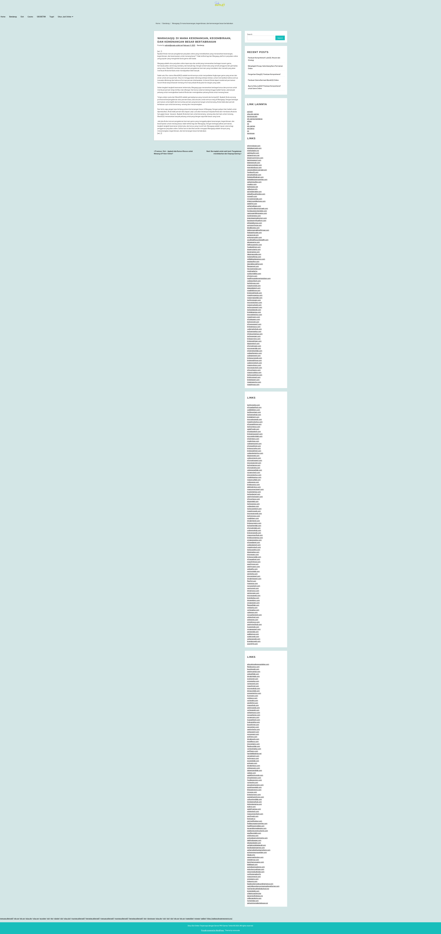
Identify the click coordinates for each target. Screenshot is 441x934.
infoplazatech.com (254, 431)
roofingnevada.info (254, 874)
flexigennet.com (253, 266)
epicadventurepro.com (255, 785)
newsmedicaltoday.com (255, 872)
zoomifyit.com (252, 644)
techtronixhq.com (253, 405)
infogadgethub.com (254, 407)
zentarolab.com (253, 632)
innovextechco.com (254, 475)
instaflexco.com (253, 741)
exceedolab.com (253, 761)
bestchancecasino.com (255, 862)
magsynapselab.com (254, 298)
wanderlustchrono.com (255, 797)
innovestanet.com (253, 576)
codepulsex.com (253, 506)
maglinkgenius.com (254, 477)
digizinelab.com (253, 501)
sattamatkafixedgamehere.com (258, 850)
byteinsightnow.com (254, 360)
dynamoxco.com (253, 591)
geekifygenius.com (254, 809)
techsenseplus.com (254, 331)
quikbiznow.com (253, 634)
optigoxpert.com (253, 732)
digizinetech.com (253, 343)
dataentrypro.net (253, 155)
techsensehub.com (254, 415)
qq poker (43, 919)
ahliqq (249, 121)
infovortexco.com (253, 499)
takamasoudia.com (254, 254)
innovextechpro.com (254, 302)
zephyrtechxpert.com (255, 497)
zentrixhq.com (252, 574)
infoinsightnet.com (254, 446)
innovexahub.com (253, 688)
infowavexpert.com (254, 324)
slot (48, 919)
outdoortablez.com (254, 274)
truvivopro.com (252, 696)
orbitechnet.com (253, 617)
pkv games (251, 126)
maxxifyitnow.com (253, 562)
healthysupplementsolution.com (259, 278)
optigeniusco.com (253, 712)
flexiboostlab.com (253, 746)
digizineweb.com (253, 456)
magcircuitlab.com (254, 480)
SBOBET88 (41, 17)
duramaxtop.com (253, 252)
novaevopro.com (253, 717)
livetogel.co (251, 819)
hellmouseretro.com (254, 245)
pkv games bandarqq (254, 119)
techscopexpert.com (254, 307)
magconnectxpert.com (255, 489)
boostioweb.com (253, 669)
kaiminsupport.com (254, 160)
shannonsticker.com (254, 165)
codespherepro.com (254, 353)
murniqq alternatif (78, 919)
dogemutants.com (254, 249)
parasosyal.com (253, 235)
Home (3, 17)
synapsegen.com (253, 603)
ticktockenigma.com (254, 804)
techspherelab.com (254, 525)
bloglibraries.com (253, 228)
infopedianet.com (253, 542)
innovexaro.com (253, 554)
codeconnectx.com (254, 458)
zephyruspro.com (253, 566)
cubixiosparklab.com (254, 470)
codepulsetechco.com (255, 453)
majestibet (190, 919)
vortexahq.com (252, 700)
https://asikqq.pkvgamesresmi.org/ (219, 919)
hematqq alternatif (93, 919)
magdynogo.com (253, 384)
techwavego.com (253, 504)
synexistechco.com (254, 693)
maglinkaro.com (253, 518)
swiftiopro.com (252, 751)
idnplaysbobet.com (254, 843)
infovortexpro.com (254, 370)
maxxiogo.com (252, 583)
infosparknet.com (253, 559)
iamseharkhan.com (254, 175)
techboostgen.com (254, 412)
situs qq (36, 919)
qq (248, 124)
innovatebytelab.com (254, 436)
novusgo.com (252, 792)
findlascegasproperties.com (257, 823)
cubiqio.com (251, 773)
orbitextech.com (253, 811)
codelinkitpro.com (253, 410)
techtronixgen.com (254, 300)
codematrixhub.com (254, 329)
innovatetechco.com (254, 315)
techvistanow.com (253, 465)
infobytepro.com (253, 439)
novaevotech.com (253, 472)
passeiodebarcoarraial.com (257, 170)
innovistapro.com (253, 744)
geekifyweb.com (253, 429)
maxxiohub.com (253, 705)
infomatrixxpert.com (254, 460)
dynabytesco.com (253, 766)
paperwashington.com (255, 857)
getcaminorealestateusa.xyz (257, 903)
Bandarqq (13, 17)
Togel (51, 17)
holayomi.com (252, 881)
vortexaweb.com (253, 710)
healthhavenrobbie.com (255, 826)
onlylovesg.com (252, 835)
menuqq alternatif (6, 919)
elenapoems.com (253, 242)
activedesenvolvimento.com (257, 838)
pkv (52, 919)
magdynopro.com (253, 317)
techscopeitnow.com (254, 375)
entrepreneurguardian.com (257, 852)
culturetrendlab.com (254, 799)
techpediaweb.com (254, 310)
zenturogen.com (253, 593)
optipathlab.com (253, 674)
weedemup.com (253, 860)
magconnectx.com (254, 876)
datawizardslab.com (254, 770)
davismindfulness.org (255, 896)
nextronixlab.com (253, 571)
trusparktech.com (253, 720)
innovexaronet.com (254, 463)
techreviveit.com (253, 322)
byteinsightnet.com (254, 451)
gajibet (203, 919)
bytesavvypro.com (253, 339)
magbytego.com (253, 441)
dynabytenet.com (253, 521)
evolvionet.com (252, 679)
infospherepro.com (254, 778)
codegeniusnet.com (254, 443)
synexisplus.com (253, 681)
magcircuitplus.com (254, 372)
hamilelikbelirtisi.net (254, 753)
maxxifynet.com (253, 686)
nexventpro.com (253, 727)
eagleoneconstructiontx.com (257, 831)
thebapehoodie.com (254, 233)
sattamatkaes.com (254, 206)
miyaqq (197, 919)
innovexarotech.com (254, 368)
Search (249, 34)
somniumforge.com (254, 225)
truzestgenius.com (254, 492)
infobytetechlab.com (254, 351)
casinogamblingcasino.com (257, 213)
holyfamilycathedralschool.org (258, 889)
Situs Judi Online (64, 17)
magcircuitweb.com (254, 305)
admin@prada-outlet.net (174, 45)
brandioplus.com (253, 598)
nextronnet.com (253, 588)
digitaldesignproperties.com (257, 179)
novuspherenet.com (254, 615)
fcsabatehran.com (254, 247)
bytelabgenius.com (254, 312)
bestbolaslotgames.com (256, 848)
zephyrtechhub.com (254, 624)
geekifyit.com (252, 204)
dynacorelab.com (253, 691)
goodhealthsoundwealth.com (257, 240)
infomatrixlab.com (253, 528)
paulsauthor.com (253, 261)
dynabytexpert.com (254, 579)
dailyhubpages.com (254, 840)
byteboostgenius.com (255, 538)
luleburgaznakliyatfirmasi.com (258, 230)
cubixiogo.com (252, 612)
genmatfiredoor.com (254, 821)
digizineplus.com (253, 552)
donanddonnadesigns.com (256, 828)
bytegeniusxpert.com (255, 434)
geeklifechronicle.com (255, 775)
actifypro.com (252, 737)
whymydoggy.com (253, 146)
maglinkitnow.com (253, 290)
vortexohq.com (252, 782)
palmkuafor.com (253, 153)
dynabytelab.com (253, 676)
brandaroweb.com (253, 641)
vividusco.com (252, 698)
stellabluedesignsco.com (256, 259)
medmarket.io (252, 271)
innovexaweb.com (253, 595)
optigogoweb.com (253, 639)
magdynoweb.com (254, 511)
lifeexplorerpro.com (254, 790)
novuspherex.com (253, 715)
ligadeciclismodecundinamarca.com (260, 884)
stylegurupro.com (253, 768)
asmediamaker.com (254, 191)
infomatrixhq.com (253, 468)
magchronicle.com (254, 286)
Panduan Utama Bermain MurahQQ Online (263, 80)
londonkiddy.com (253, 891)
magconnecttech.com (255, 814)
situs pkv (29, 919)
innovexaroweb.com (254, 513)
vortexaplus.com (253, 610)
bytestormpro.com (254, 794)
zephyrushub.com (253, 671)
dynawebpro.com (253, 600)
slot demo (250, 128)
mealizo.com (252, 184)
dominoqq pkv (252, 116)
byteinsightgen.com (254, 341)
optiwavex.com (252, 620)
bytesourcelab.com (254, 557)
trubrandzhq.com (253, 722)
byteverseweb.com (254, 533)
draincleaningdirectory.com (257, 218)
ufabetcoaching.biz (254, 893)
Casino (30, 17)
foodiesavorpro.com (254, 780)
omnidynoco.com (253, 622)
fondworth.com (252, 172)
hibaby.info (251, 855)
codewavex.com (253, 482)
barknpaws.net (252, 187)
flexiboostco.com (253, 667)
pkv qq (16, 919)
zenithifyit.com (252, 703)
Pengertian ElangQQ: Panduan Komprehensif (264, 74)
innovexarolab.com (254, 348)
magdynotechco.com (255, 422)
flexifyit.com (251, 581)
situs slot (67, 919)
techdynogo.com (253, 283)
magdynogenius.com (254, 295)
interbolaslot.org (253, 150)
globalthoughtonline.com (256, 194)
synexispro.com (253, 879)
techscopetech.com (254, 509)
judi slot (250, 112)
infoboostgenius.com (255, 334)
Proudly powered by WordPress (212, 930)
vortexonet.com (253, 684)
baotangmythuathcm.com (256, 220)
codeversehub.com (254, 530)
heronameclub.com (254, 269)
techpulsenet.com (253, 494)
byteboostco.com (253, 484)
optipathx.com (252, 569)
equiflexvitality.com (254, 833)
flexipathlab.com (253, 605)
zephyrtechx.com (253, 729)
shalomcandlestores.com (256, 201)
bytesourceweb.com (254, 358)
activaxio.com (252, 763)
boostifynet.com (253, 725)
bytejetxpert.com (253, 380)
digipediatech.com (253, 288)
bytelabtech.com (253, 417)
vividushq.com (252, 608)
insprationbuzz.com (254, 167)
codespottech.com (254, 281)
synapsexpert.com (254, 629)
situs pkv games (253, 114)
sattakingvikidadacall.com (256, 845)
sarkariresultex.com (254, 182)
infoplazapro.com (253, 319)
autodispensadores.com (256, 867)
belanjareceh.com (253, 163)
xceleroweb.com (253, 636)
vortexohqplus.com (254, 749)
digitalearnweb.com (254, 148)
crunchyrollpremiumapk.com (257, 208)
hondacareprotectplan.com (257, 211)
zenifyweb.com (252, 816)
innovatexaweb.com (254, 419)
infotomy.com (252, 276)
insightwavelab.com (254, 787)
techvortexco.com (253, 427)
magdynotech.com (254, 547)
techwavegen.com (254, 336)
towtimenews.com (254, 216)
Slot (22, 17)
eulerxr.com (251, 807)
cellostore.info (252, 189)
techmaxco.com (253, 758)
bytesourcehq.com (254, 448)
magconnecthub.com (255, 535)
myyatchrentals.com (254, 199)
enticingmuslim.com (254, 237)
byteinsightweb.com (254, 293)
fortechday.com (253, 901)
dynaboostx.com (253, 739)
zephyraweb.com (253, 708)
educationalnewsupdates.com (258, 664)
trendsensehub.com (254, 802)
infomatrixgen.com (254, 346)
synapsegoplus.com (254, 540)
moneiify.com (252, 196)
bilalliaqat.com (252, 864)
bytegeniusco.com (253, 327)
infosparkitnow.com (254, 424)
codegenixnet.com (254, 356)
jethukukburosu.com (254, 223)
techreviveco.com (253, 516)
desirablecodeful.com (255, 264)
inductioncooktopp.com (255, 869)
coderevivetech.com (254, 363)
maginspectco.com (254, 382)
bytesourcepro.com (254, 523)
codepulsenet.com (254, 545)
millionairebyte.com (254, 898)
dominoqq (250, 133)
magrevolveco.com (254, 365)
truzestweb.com (253, 627)
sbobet (56, 919)
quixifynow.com (253, 564)
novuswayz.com (253, 734)
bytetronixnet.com (253, 377)
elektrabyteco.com (254, 487)
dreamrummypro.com (255, 158)
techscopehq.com (253, 550)
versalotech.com (253, 756)
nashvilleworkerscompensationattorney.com (263, 886)
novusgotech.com (253, 586)
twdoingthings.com (254, 257)
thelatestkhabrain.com (255, 177)
